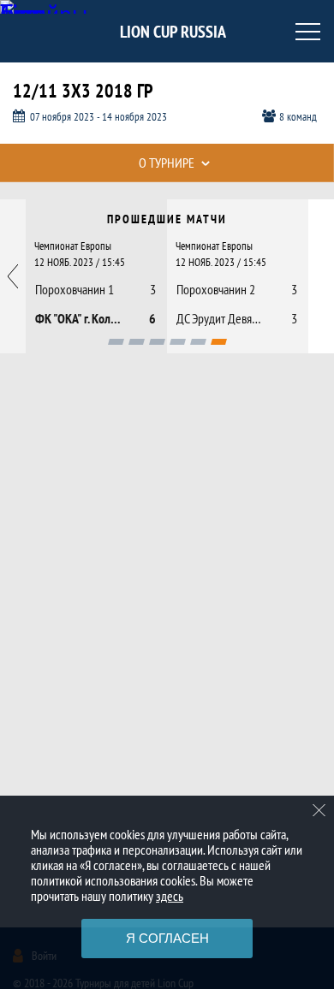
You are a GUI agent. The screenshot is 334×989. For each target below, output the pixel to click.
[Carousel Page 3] (157, 342)
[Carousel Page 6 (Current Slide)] (219, 342)
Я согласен (167, 938)
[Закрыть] (319, 810)
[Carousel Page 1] (116, 342)
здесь (169, 895)
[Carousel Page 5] (198, 342)
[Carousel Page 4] (178, 342)
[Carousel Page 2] (136, 342)
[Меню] (308, 31)
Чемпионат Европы (72, 246)
